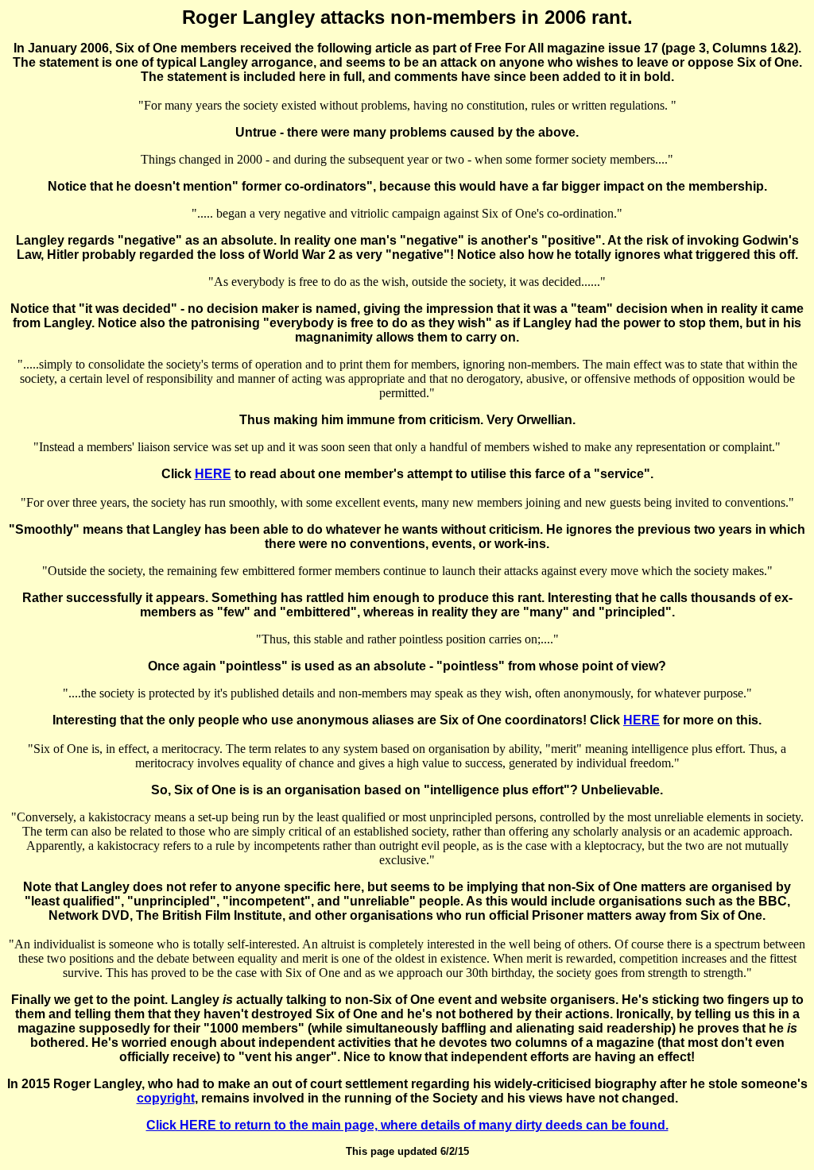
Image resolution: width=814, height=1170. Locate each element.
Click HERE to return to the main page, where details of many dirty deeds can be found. (407, 1125)
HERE (213, 474)
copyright (166, 1098)
